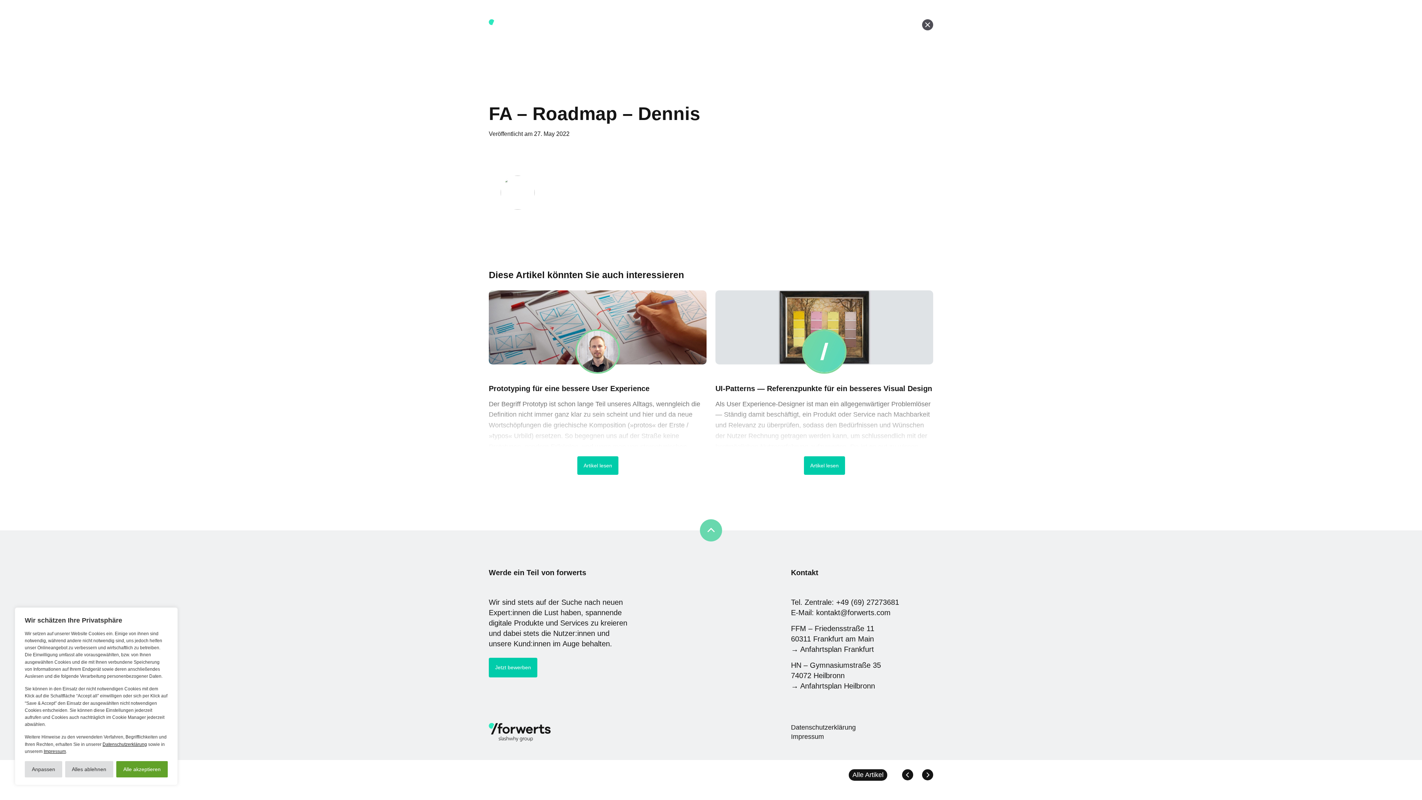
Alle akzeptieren (142, 769)
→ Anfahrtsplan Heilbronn (833, 686)
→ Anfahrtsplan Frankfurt (832, 649)
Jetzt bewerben (513, 667)
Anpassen (43, 769)
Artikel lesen (598, 466)
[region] (96, 696)
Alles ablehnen (89, 769)
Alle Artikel (868, 775)
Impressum (55, 751)
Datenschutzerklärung (125, 744)
